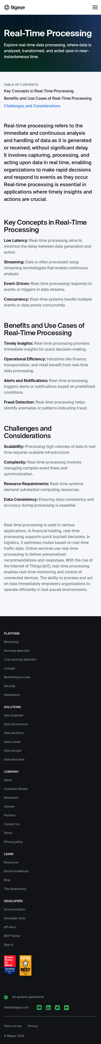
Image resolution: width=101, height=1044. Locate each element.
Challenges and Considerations (32, 106)
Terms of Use (13, 1026)
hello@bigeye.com (16, 1007)
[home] (14, 7)
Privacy (33, 1026)
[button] (95, 7)
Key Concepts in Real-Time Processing (39, 91)
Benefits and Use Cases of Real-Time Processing (48, 99)
